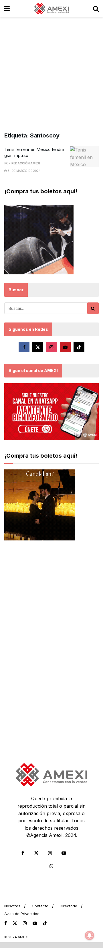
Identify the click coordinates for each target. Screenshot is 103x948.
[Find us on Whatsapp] (51, 866)
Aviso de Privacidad (21, 913)
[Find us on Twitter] (37, 347)
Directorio (68, 906)
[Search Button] (96, 8)
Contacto (40, 906)
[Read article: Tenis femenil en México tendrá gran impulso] (84, 156)
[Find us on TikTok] (45, 923)
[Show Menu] (7, 8)
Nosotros (12, 906)
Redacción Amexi (25, 163)
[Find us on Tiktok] (79, 347)
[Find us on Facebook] (24, 347)
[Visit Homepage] (51, 8)
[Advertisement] (51, 71)
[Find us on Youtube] (65, 347)
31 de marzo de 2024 (24, 170)
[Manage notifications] (89, 935)
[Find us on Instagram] (51, 347)
